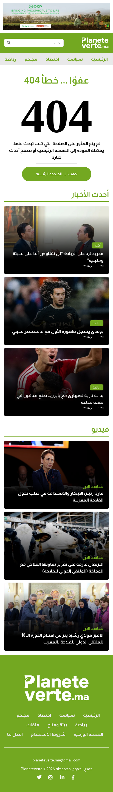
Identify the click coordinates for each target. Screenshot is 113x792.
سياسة (75, 59)
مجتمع (30, 59)
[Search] (8, 43)
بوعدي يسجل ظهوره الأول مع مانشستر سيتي (57, 331)
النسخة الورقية (88, 734)
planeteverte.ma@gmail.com (56, 760)
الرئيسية (99, 59)
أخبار (97, 245)
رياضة (10, 59)
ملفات (32, 724)
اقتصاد (52, 59)
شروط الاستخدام (48, 734)
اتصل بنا (15, 734)
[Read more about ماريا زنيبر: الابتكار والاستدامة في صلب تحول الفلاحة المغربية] (56, 475)
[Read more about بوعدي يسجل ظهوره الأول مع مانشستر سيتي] (56, 311)
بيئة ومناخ (57, 724)
